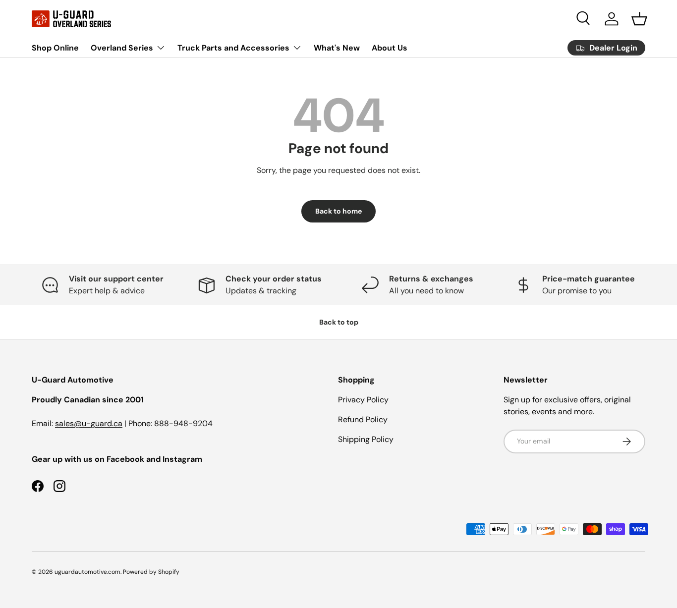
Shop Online (55, 48)
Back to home (338, 211)
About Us (389, 48)
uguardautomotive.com (87, 572)
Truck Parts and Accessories (233, 48)
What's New (337, 48)
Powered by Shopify (151, 572)
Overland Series (122, 48)
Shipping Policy (366, 439)
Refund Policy (363, 419)
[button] (639, 19)
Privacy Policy (363, 399)
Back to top (338, 322)
